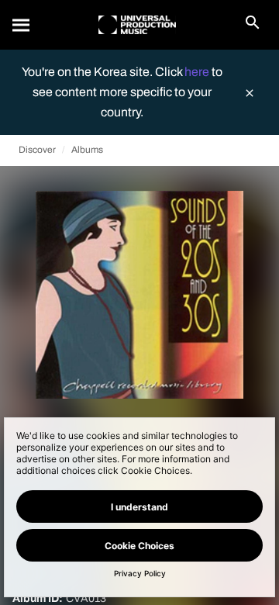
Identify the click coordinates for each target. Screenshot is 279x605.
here (198, 71)
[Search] (21, 24)
